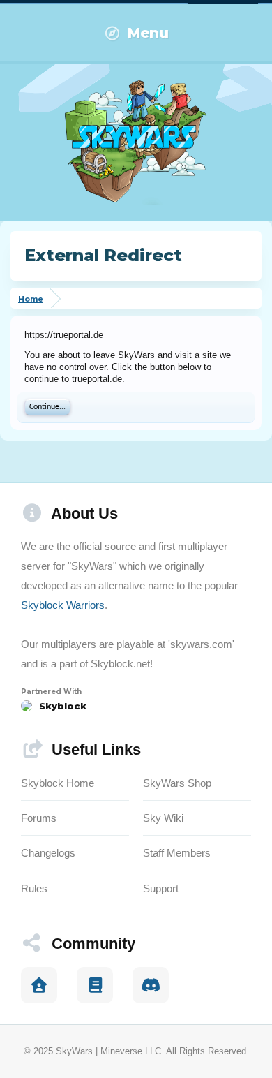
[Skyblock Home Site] (39, 985)
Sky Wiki (163, 818)
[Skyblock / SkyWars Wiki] (95, 985)
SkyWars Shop (177, 783)
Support (161, 888)
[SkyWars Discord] (151, 985)
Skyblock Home (57, 783)
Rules (34, 888)
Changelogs (48, 853)
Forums (38, 818)
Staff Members (177, 853)
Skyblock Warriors (63, 605)
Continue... (47, 407)
